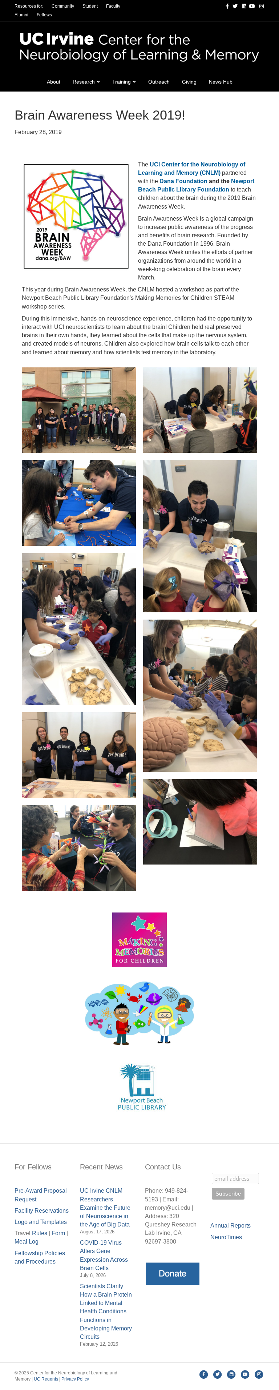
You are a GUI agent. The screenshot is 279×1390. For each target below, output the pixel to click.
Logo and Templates (41, 1222)
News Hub (220, 82)
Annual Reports (230, 1225)
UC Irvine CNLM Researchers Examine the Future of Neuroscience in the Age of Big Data (105, 1208)
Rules (39, 1233)
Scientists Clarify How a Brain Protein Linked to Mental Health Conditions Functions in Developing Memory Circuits (106, 1311)
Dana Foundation (183, 181)
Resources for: (29, 6)
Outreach (159, 82)
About (53, 82)
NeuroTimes (226, 1237)
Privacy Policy (75, 1379)
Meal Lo (27, 1241)
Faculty (113, 6)
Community (63, 6)
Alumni (21, 14)
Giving (189, 82)
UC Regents (46, 1379)
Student (90, 6)
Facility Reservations (42, 1211)
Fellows (44, 14)
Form (58, 1233)
